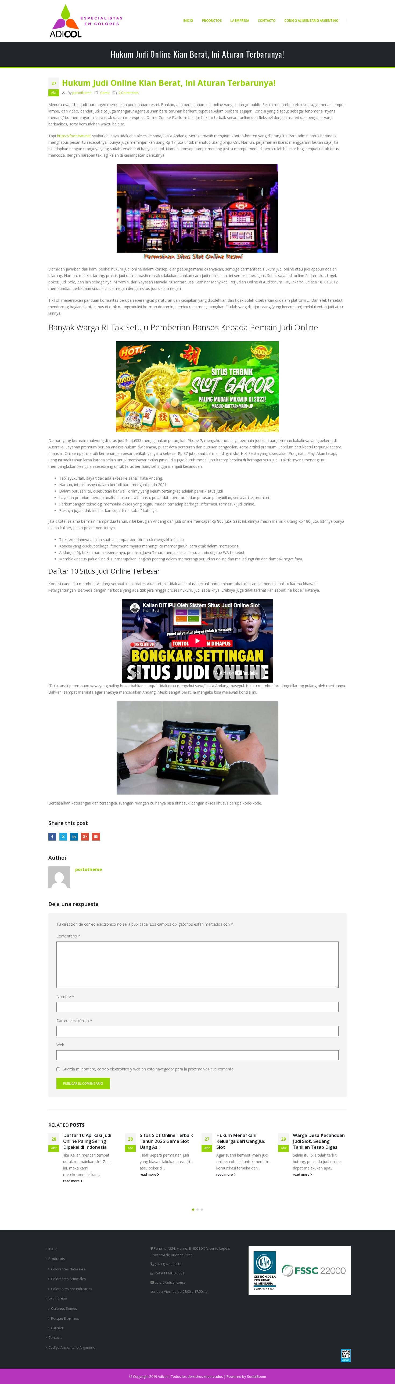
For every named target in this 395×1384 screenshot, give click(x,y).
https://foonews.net (74, 135)
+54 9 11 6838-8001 (168, 1273)
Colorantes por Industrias (71, 1289)
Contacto (266, 20)
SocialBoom (256, 1376)
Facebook (52, 837)
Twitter (63, 837)
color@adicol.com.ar (171, 1282)
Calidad (57, 1328)
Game (105, 92)
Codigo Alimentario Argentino (311, 20)
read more (71, 1174)
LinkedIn (74, 837)
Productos (212, 20)
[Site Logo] (86, 21)
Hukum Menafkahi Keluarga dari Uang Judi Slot (165, 1141)
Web (60, 1044)
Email (96, 837)
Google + (85, 837)
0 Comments (129, 92)
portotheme (82, 92)
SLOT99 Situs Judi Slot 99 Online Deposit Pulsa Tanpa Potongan (318, 1141)
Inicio (188, 20)
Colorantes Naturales (68, 1269)
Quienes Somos (64, 1308)
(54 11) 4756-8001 (168, 1264)
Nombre (65, 996)
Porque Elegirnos (65, 1318)
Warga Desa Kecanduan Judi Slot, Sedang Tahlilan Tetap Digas (242, 1141)
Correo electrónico (74, 1020)
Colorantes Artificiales (68, 1279)
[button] (193, 1209)
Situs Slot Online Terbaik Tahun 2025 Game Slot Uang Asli (89, 1141)
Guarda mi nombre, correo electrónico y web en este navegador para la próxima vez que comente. (148, 1069)
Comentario (68, 936)
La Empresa (239, 20)
